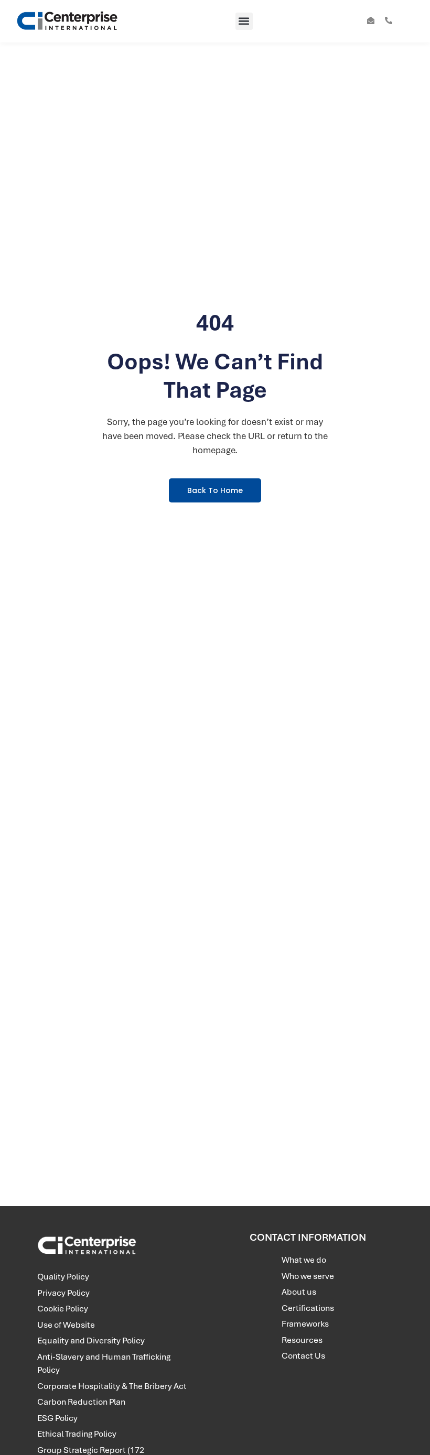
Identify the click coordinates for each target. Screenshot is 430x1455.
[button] (244, 21)
